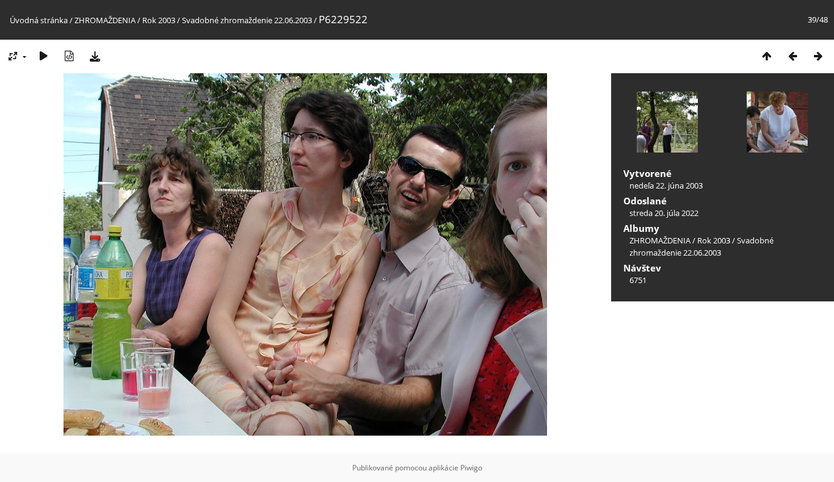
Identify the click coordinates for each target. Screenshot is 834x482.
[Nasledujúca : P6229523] (818, 56)
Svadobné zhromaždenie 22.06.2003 (247, 20)
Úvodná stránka (39, 20)
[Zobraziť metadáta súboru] (69, 56)
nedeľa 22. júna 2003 (666, 185)
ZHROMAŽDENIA (105, 20)
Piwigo (471, 467)
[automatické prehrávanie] (43, 56)
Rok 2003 (158, 20)
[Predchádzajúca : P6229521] (792, 56)
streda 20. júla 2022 (663, 212)
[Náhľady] (767, 56)
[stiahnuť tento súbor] (94, 56)
